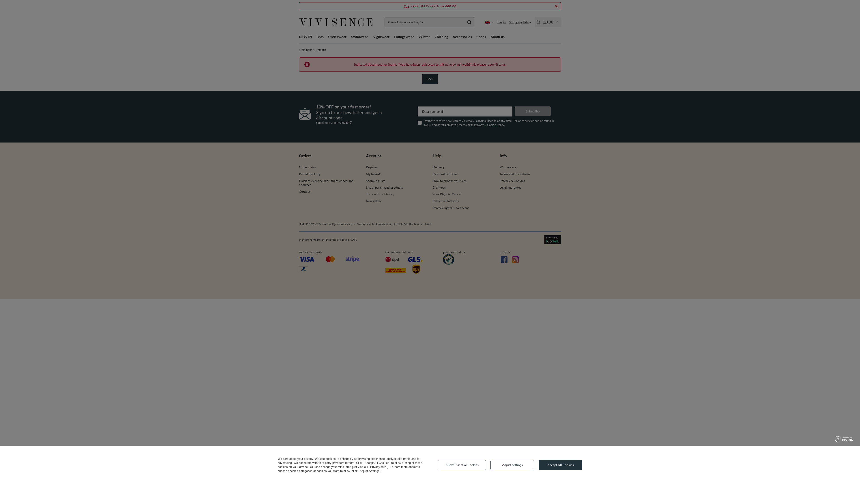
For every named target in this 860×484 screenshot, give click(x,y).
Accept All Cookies (560, 465)
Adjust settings (512, 465)
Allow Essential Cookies (462, 465)
